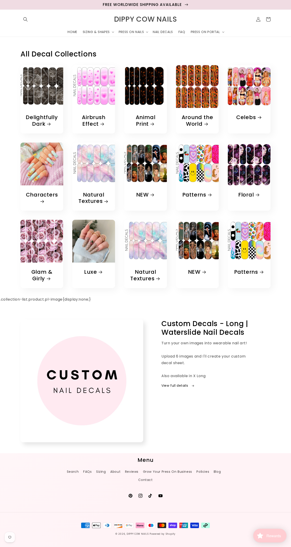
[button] (25, 19)
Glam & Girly (42, 275)
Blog (217, 471)
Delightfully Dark (42, 120)
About (115, 471)
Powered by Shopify (163, 534)
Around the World (197, 120)
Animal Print (146, 120)
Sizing (101, 471)
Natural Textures (91, 198)
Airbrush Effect (93, 120)
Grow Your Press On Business (167, 471)
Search (73, 471)
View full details (175, 385)
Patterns (194, 195)
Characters (42, 195)
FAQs (87, 471)
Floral (246, 195)
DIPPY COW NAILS (138, 534)
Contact (145, 480)
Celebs (246, 117)
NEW (142, 195)
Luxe (90, 272)
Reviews (131, 471)
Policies (202, 471)
